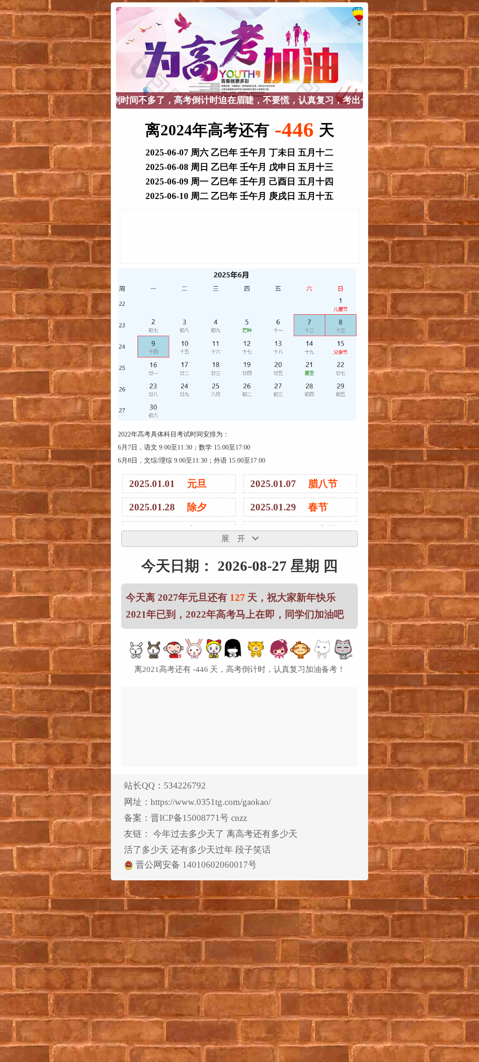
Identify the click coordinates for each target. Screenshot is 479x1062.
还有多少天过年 (202, 850)
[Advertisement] (239, 238)
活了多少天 (146, 850)
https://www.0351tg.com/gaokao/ (211, 802)
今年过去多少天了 (188, 834)
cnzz (239, 818)
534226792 (185, 785)
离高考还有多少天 (262, 834)
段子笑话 (253, 850)
